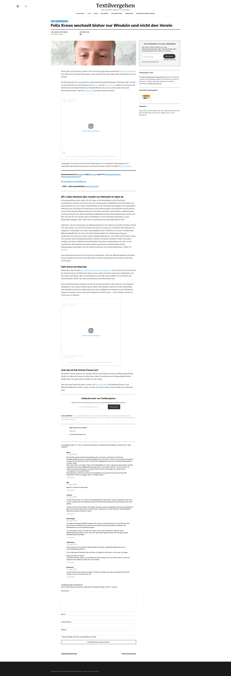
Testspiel (64, 419)
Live (89, 13)
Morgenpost (88, 90)
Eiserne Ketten (152, 111)
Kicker (127, 166)
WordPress (80, 671)
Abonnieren (114, 407)
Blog (52, 21)
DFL (99, 417)
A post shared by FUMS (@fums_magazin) (81, 362)
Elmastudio (96, 671)
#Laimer (80, 174)
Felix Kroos (106, 417)
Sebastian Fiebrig (80, 428)
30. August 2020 (57, 34)
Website (63, 630)
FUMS (114, 417)
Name (63, 614)
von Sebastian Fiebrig (59, 32)
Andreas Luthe (81, 156)
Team (96, 13)
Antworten (71, 478)
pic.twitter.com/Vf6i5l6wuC (75, 181)
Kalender (104, 13)
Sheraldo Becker (127, 417)
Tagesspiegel (110, 85)
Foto (162, 111)
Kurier (95, 85)
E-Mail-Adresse (66, 622)
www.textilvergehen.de (78, 434)
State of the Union (62, 21)
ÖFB (118, 417)
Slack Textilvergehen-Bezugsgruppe (153, 77)
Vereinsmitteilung (127, 71)
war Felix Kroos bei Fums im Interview (95, 270)
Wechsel (72, 419)
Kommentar (65, 591)
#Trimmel (93, 174)
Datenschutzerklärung (145, 13)
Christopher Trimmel (89, 417)
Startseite (80, 13)
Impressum (129, 13)
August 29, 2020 (91, 186)
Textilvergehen (115, 5)
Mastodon (72, 431)
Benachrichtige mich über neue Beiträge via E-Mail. (79, 637)
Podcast (141, 113)
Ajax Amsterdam (94, 416)
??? (64, 153)
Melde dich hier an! (155, 83)
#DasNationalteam (113, 174)
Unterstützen (116, 13)
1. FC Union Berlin (80, 416)
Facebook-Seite (101, 384)
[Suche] (26, 6)
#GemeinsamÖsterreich (71, 176)
